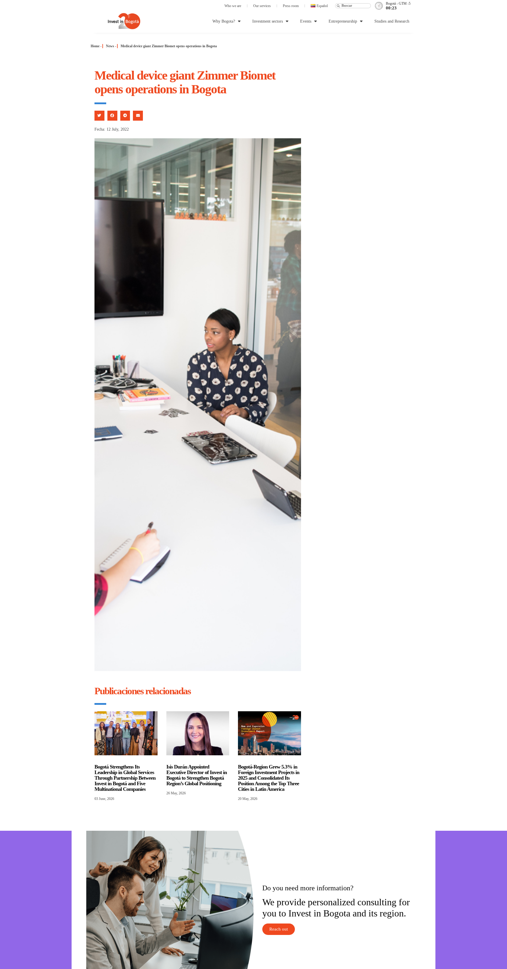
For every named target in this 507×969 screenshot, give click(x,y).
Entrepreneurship (343, 21)
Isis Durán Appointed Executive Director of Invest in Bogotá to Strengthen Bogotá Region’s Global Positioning (196, 775)
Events (305, 21)
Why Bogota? (223, 21)
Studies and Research (391, 21)
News (110, 46)
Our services (262, 6)
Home (95, 46)
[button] (99, 116)
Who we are (232, 6)
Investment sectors (267, 21)
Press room (291, 6)
